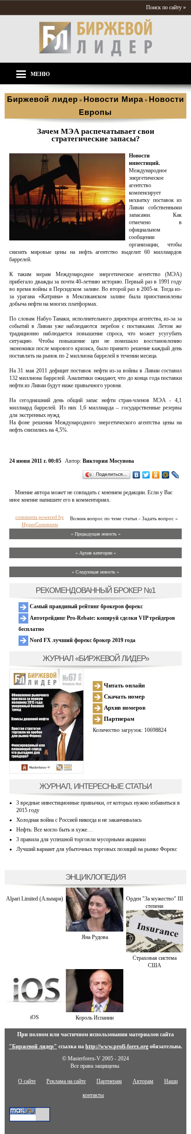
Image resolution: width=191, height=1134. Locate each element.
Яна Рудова (95, 937)
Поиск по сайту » (166, 7)
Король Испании (95, 1017)
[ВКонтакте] (136, 475)
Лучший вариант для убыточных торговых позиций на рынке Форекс (96, 849)
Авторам (143, 1081)
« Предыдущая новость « (96, 533)
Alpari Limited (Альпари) (34, 898)
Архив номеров (124, 707)
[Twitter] (146, 475)
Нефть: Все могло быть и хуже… (54, 829)
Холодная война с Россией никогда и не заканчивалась (78, 820)
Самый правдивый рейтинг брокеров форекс (85, 606)
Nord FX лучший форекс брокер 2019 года (81, 640)
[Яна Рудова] (94, 929)
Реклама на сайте (66, 1081)
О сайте (27, 1081)
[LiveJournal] (175, 475)
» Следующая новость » (95, 571)
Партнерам (118, 718)
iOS (34, 1017)
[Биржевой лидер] (95, 54)
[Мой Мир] (166, 475)
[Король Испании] (94, 1010)
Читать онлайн (123, 685)
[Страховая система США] (154, 950)
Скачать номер (123, 696)
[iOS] (34, 1010)
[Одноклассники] (156, 475)
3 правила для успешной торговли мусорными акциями (81, 839)
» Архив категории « (96, 552)
